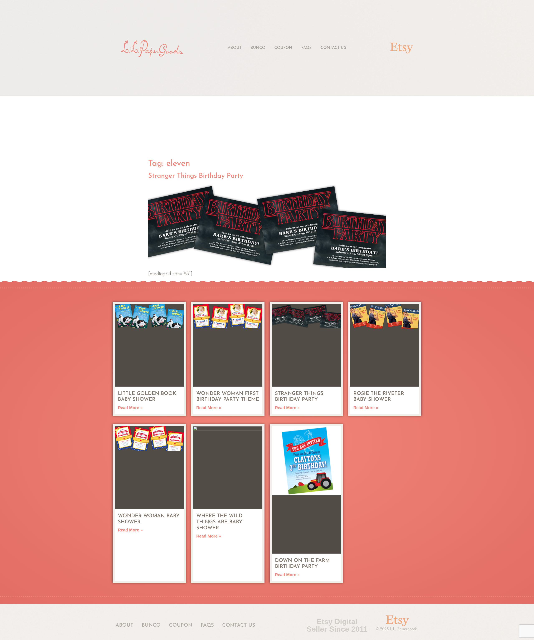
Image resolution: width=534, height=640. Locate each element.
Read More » (130, 407)
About (235, 48)
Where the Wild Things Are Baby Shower (219, 522)
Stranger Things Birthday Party (195, 176)
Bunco (258, 48)
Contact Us (333, 48)
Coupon (283, 48)
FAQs (306, 48)
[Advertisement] (267, 127)
